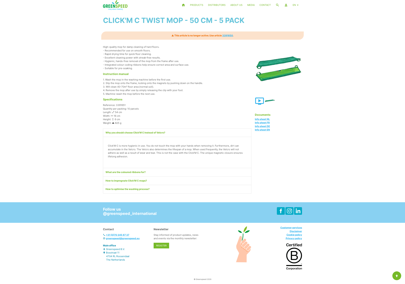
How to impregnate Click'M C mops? (126, 180)
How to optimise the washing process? (128, 189)
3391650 (227, 35)
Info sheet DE (262, 126)
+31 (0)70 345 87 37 (117, 234)
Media (251, 4)
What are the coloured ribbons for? (126, 172)
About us (236, 4)
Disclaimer (296, 231)
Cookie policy (294, 234)
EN (294, 4)
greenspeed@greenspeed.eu (123, 238)
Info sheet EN (262, 129)
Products (196, 4)
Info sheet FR (262, 122)
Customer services (291, 227)
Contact (265, 4)
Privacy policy (294, 238)
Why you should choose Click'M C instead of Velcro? (135, 132)
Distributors (217, 4)
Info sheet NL (262, 119)
